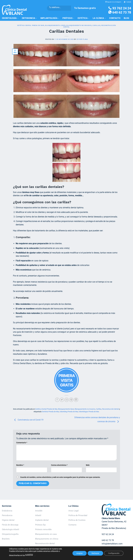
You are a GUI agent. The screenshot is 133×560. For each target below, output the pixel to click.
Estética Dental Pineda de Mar (30, 25)
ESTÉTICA (83, 18)
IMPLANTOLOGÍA (48, 18)
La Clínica (98, 18)
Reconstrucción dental (110, 409)
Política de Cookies (76, 520)
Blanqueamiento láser (55, 25)
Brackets (6, 539)
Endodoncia (7, 511)
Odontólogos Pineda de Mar (89, 412)
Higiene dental (8, 520)
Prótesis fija (40, 525)
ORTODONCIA (28, 18)
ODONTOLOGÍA (9, 18)
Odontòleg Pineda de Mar (69, 412)
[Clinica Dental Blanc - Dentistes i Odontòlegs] (14, 10)
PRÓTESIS (67, 18)
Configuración (113, 553)
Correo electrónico (59, 465)
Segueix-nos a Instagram (114, 2)
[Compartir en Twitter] (62, 400)
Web (87, 465)
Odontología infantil (10, 529)
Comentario (21, 443)
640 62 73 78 (121, 12)
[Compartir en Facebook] (57, 400)
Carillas (96, 25)
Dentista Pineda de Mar (50, 412)
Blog (126, 18)
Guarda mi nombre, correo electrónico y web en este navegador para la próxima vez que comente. (60, 477)
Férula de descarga (10, 525)
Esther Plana (82, 39)
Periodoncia (7, 515)
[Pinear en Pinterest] (71, 400)
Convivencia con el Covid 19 (30, 420)
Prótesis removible (43, 529)
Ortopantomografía (10, 534)
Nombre (20, 465)
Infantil (38, 515)
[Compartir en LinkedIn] (76, 400)
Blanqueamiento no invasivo (79, 25)
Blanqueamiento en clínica (46, 539)
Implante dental (42, 520)
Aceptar (79, 553)
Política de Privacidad (77, 515)
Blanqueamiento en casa (46, 534)
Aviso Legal (73, 511)
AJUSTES (29, 555)
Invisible (38, 511)
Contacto (114, 18)
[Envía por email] (66, 400)
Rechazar (95, 553)
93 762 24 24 (121, 8)
